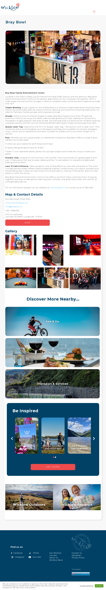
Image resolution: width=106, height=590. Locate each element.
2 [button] (55, 457)
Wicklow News (56, 560)
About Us (53, 558)
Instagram (19, 557)
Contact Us (77, 553)
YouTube (37, 557)
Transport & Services (52, 383)
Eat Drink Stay (52, 352)
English (78, 573)
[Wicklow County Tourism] (10, 6)
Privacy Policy (78, 558)
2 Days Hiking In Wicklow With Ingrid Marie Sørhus (27, 446)
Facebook (18, 553)
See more (53, 467)
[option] (26, 435)
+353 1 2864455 (12, 211)
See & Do (52, 321)
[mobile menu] (94, 11)
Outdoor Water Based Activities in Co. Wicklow (79, 446)
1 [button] (53, 457)
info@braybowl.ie (13, 207)
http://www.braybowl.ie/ (16, 203)
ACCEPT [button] (99, 586)
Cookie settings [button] (86, 586)
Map (28, 222)
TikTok (36, 553)
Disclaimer (76, 555)
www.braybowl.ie (58, 188)
